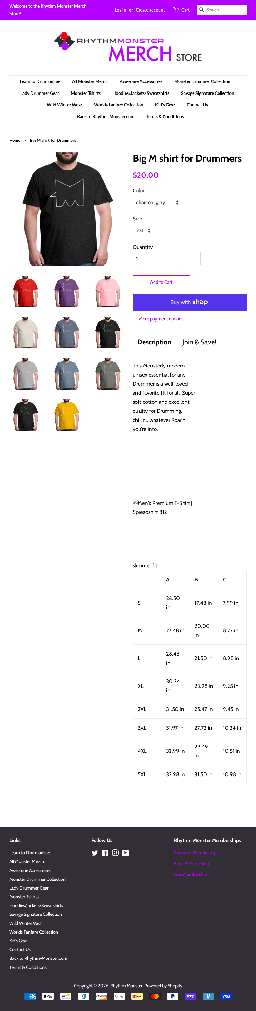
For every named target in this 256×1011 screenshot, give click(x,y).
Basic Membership (191, 863)
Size (137, 218)
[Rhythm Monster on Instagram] (115, 854)
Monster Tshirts (86, 93)
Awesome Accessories (141, 81)
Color (138, 190)
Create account (150, 9)
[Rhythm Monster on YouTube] (125, 854)
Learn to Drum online (40, 81)
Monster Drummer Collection (202, 81)
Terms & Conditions (165, 116)
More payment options (161, 319)
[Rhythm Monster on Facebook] (105, 854)
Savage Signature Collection (207, 93)
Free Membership (190, 874)
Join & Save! (199, 342)
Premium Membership (195, 853)
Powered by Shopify (163, 986)
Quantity (143, 247)
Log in (120, 9)
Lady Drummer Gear (39, 93)
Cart (185, 9)
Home (14, 140)
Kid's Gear (165, 104)
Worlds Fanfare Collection (118, 104)
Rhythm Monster (126, 986)
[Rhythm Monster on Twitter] (94, 854)
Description (154, 342)
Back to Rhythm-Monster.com (106, 116)
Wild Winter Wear (64, 104)
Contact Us (197, 104)
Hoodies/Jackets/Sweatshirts (140, 93)
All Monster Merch (90, 81)
